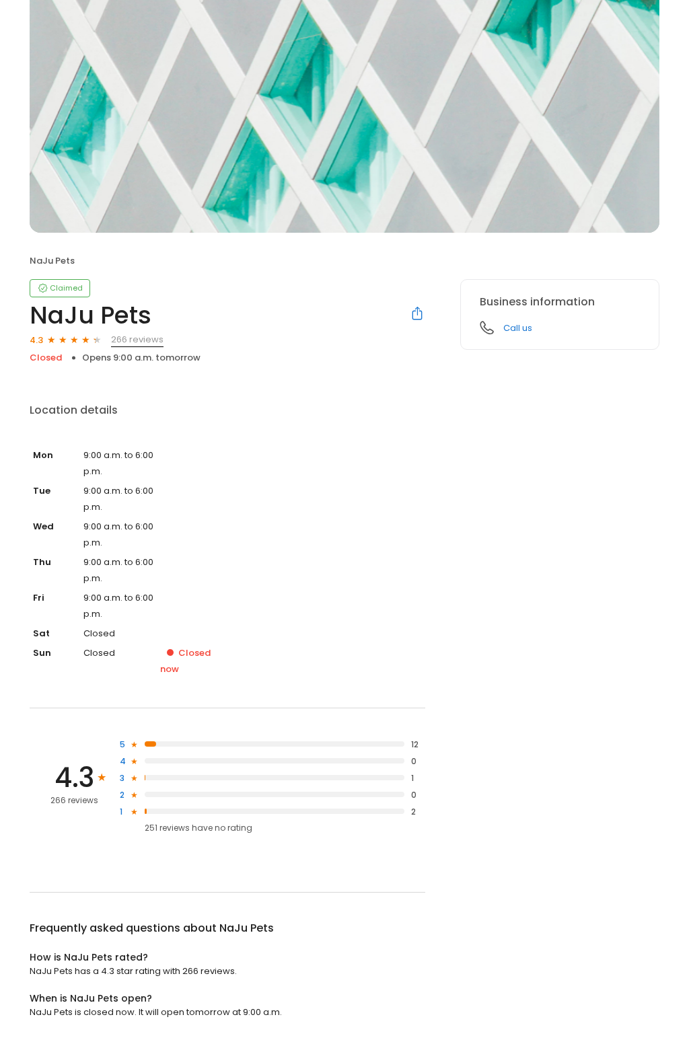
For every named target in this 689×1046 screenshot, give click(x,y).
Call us (517, 328)
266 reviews (137, 339)
